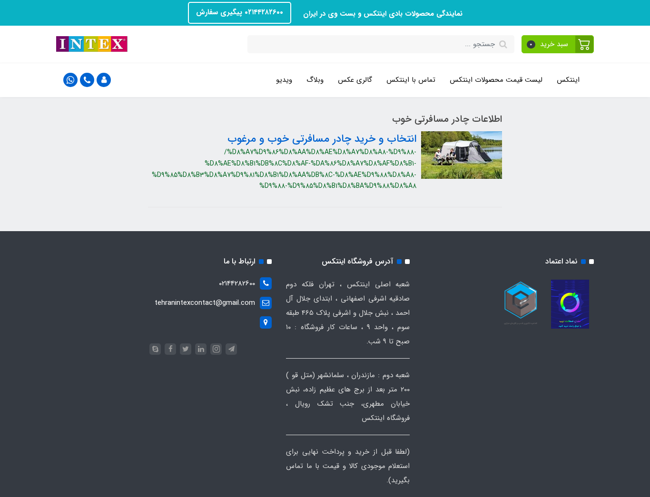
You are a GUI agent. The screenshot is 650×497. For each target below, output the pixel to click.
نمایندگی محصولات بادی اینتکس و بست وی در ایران (382, 13)
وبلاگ (315, 80)
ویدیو (284, 80)
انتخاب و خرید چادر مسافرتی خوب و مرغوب (321, 139)
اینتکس (568, 80)
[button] (558, 44)
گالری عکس (355, 80)
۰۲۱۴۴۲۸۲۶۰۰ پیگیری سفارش (239, 12)
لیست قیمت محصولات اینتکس (496, 80)
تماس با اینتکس (410, 80)
